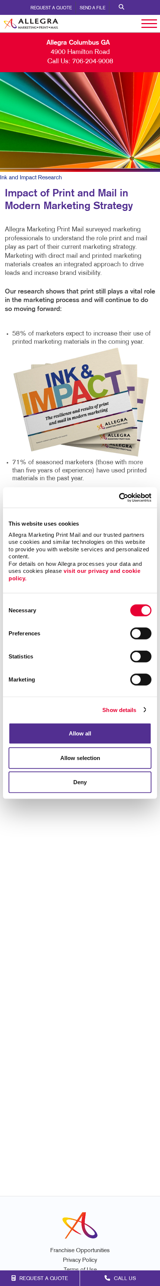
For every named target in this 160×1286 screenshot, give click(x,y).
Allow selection (80, 757)
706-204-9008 (92, 61)
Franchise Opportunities (80, 1251)
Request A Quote (51, 8)
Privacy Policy (80, 1260)
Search (121, 7)
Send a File (92, 8)
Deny (80, 782)
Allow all (80, 733)
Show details (119, 709)
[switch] (140, 633)
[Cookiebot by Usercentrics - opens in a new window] (118, 497)
